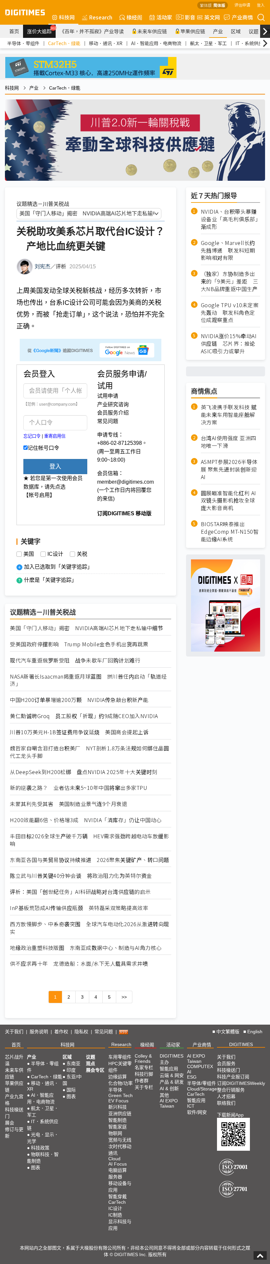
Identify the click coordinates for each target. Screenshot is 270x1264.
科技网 (67, 17)
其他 (164, 1095)
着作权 (61, 1031)
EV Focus (118, 1100)
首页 (14, 31)
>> (124, 997)
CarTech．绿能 (64, 43)
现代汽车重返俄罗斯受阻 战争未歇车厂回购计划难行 (75, 660)
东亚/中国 (72, 1080)
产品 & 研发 (172, 1082)
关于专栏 (144, 1087)
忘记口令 (31, 436)
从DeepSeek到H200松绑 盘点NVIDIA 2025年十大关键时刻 (83, 772)
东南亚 (73, 1063)
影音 (187, 17)
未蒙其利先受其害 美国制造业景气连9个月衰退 (68, 804)
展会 (9, 1122)
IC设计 (55, 554)
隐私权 (81, 1031)
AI (189, 1071)
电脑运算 (117, 1170)
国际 (71, 1089)
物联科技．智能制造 (43, 1158)
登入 (261, 5)
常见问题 (107, 421)
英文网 (212, 17)
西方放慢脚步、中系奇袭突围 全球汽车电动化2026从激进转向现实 (89, 927)
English (254, 1031)
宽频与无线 (119, 1140)
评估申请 (242, 5)
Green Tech (120, 1095)
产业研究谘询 (113, 404)
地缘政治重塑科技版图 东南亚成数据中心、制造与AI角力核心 (86, 948)
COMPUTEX (200, 1066)
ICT (191, 1106)
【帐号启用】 (39, 495)
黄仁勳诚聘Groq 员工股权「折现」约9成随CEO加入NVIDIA (84, 716)
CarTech (117, 1202)
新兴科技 (117, 1107)
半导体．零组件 (23, 43)
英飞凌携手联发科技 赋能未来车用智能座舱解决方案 (229, 414)
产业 (218, 31)
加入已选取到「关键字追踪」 (58, 567)
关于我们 (14, 1031)
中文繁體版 (227, 1031)
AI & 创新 (169, 1088)
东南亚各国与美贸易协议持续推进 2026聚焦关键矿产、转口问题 (89, 860)
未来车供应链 (152, 31)
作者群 (141, 1080)
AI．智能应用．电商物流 (156, 43)
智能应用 (169, 1068)
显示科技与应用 (119, 1225)
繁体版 (206, 5)
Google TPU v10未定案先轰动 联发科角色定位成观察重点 (230, 312)
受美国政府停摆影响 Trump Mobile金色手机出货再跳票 (79, 644)
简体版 (219, 5)
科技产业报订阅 (233, 1076)
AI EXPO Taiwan (169, 1103)
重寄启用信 (55, 436)
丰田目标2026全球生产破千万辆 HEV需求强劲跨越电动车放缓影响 (89, 839)
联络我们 (226, 1103)
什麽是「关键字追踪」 (50, 580)
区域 (236, 31)
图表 (35, 1167)
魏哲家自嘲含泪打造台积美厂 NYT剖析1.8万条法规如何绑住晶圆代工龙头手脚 (89, 752)
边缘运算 (117, 1076)
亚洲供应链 (119, 1113)
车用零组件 (119, 1057)
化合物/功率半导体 (120, 1086)
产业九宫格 (14, 1100)
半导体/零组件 (201, 1083)
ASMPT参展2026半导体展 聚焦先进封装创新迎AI (229, 469)
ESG (192, 1077)
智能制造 (117, 1120)
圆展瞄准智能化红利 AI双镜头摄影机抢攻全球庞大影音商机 (228, 500)
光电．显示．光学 (43, 1138)
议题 (253, 31)
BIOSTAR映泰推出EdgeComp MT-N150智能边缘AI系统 (230, 531)
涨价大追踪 (41, 30)
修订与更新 (14, 1133)
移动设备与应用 (119, 1187)
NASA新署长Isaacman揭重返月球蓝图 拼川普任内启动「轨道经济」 (88, 680)
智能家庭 (117, 1126)
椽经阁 (134, 17)
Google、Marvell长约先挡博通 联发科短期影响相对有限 (228, 250)
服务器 (115, 1176)
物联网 (115, 1133)
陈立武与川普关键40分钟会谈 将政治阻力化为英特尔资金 (81, 875)
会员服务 (226, 1063)
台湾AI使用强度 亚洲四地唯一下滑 (228, 441)
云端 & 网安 (172, 1075)
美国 (28, 554)
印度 (71, 1070)
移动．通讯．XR (105, 43)
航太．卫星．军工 (208, 43)
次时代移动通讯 (119, 1150)
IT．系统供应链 (251, 43)
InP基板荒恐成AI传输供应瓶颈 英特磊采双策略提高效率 (79, 908)
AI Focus (117, 1164)
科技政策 (40, 1147)
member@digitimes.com (125, 482)
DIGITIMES (241, 1044)
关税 (82, 554)
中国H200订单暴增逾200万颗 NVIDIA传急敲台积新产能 (79, 700)
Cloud (114, 1158)
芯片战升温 (14, 1060)
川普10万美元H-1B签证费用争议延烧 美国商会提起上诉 (79, 732)
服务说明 (39, 1031)
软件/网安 (197, 1112)
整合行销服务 (231, 1089)
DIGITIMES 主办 (171, 1059)
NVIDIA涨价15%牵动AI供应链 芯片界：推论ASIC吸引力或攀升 (229, 343)
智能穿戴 (117, 1196)
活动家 (164, 17)
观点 (90, 1063)
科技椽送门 (14, 1113)
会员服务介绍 (113, 413)
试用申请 (107, 396)
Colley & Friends (143, 1058)
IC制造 (115, 1215)
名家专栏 (144, 1067)
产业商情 (242, 17)
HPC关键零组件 (120, 1067)
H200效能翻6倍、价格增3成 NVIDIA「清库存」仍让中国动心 (86, 820)
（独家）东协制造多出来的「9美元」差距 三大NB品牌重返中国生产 (229, 281)
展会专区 (95, 1070)
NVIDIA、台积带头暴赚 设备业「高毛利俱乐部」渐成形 (230, 219)
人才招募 (226, 1096)
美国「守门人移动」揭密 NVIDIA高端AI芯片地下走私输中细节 (86, 628)
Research (100, 17)
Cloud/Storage (202, 1088)
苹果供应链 (192, 31)
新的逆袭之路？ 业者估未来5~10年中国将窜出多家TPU (78, 788)
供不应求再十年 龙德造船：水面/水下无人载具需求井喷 (79, 963)
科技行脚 (144, 1074)
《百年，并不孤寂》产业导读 (92, 31)
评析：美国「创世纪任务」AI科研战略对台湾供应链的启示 (80, 892)
